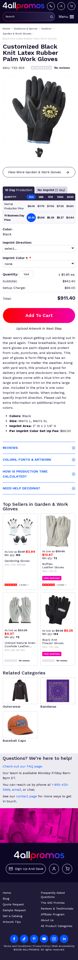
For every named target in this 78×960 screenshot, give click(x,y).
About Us (47, 920)
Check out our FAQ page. (23, 766)
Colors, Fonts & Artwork (27, 460)
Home (7, 892)
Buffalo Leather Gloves (53, 565)
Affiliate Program (52, 914)
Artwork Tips (12, 921)
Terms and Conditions (17, 946)
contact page (26, 796)
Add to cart (39, 315)
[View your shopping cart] (71, 6)
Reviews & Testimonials (57, 908)
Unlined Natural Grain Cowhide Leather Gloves (20, 644)
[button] (39, 152)
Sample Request (14, 910)
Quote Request (13, 904)
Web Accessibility (63, 946)
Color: (7, 229)
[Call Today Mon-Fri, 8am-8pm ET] (50, 6)
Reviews (10, 448)
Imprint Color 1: (17, 258)
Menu (63, 17)
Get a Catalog (12, 916)
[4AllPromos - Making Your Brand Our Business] (23, 6)
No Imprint (51, 190)
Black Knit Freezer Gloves (53, 641)
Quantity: (10, 274)
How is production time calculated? (25, 473)
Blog (6, 898)
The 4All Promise (53, 902)
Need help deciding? (21, 488)
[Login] (61, 6)
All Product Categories (56, 926)
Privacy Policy (41, 946)
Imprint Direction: (17, 242)
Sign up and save (29, 869)
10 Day (18, 190)
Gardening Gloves (17, 560)
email (16, 790)
